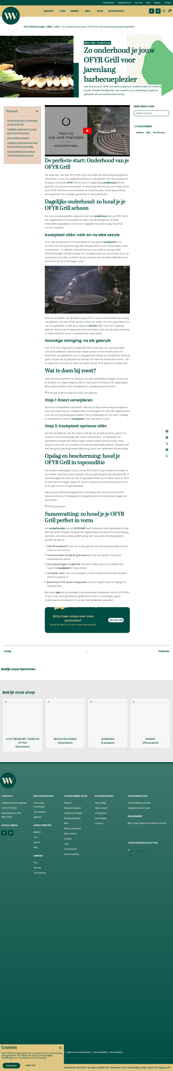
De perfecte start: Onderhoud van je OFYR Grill (22, 122)
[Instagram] (10, 833)
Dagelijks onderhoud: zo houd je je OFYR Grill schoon (21, 131)
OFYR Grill (79, 528)
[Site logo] (11, 15)
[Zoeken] (163, 11)
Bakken (140, 132)
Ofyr (57, 26)
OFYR (70, 182)
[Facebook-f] (4, 833)
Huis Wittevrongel (34, 26)
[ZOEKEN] (166, 113)
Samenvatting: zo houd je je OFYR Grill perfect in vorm (21, 153)
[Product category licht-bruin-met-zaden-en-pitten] (23, 725)
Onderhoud (103, 42)
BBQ (49, 26)
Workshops (159, 132)
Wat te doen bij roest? (18, 138)
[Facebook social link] (151, 11)
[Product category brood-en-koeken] (65, 723)
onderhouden (57, 528)
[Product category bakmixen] (108, 723)
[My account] (5, 2)
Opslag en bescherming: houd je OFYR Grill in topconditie (22, 144)
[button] (167, 431)
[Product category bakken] (150, 723)
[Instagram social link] (158, 11)
